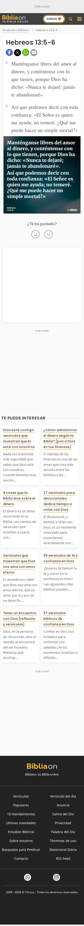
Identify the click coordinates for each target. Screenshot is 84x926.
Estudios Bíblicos (21, 832)
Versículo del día (63, 796)
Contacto (21, 858)
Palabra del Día (63, 832)
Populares (21, 805)
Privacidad (63, 823)
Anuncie (63, 805)
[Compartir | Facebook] (9, 52)
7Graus (30, 892)
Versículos (21, 796)
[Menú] (79, 19)
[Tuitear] (17, 52)
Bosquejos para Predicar (21, 849)
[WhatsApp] (27, 877)
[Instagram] (56, 877)
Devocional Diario (63, 849)
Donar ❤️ (54, 19)
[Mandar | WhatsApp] (25, 52)
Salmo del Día (63, 814)
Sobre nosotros (21, 840)
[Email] (33, 52)
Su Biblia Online (15, 21)
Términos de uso (63, 840)
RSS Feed (63, 858)
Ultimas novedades (21, 823)
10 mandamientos (21, 814)
